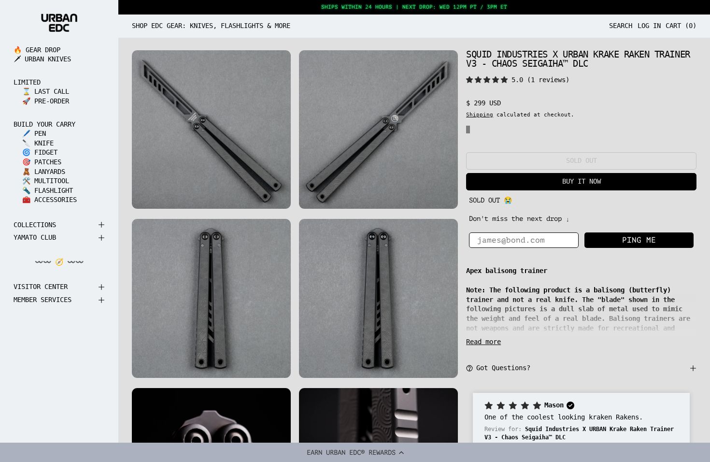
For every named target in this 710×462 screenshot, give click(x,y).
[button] (355, 452)
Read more (483, 342)
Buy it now (581, 181)
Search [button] (620, 25)
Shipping (479, 114)
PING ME (639, 240)
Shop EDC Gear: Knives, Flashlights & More (211, 25)
